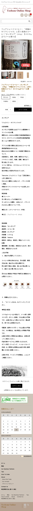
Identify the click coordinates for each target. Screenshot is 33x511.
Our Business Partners (7, 469)
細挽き (14, 101)
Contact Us (4, 486)
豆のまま (5, 97)
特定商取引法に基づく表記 (8, 489)
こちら (26, 355)
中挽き (22, 97)
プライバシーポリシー (8, 483)
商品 (2, 466)
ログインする (16, 386)
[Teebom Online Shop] (16, 9)
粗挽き (14, 97)
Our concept (5, 481)
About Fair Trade (6, 479)
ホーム (3, 463)
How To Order (5, 474)
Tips (2, 471)
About (3, 477)
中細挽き (5, 101)
